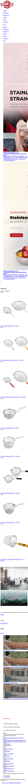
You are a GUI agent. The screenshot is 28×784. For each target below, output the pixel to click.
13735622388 (6, 744)
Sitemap (4, 782)
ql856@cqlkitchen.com (8, 766)
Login (7, 782)
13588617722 (6, 756)
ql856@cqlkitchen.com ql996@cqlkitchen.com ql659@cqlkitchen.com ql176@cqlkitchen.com (14, 741)
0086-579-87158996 (8, 763)
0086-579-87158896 (8, 753)
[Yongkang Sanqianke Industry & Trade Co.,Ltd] (8, 8)
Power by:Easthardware (15, 782)
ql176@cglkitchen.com (8, 771)
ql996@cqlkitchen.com (8, 768)
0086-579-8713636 (8, 749)
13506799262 (6, 761)
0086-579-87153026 (8, 758)
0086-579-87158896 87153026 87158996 (13, 738)
